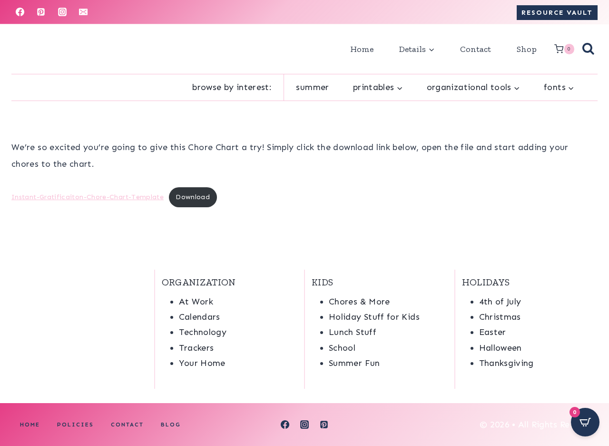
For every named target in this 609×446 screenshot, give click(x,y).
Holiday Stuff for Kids (374, 317)
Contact (475, 49)
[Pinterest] (40, 11)
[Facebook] (20, 11)
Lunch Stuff (352, 332)
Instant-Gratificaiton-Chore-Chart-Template (87, 197)
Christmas (500, 317)
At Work (196, 301)
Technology (203, 332)
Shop (527, 49)
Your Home (202, 363)
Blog (171, 424)
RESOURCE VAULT (557, 12)
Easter (492, 332)
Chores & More (359, 301)
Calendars (199, 317)
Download (193, 197)
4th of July (500, 301)
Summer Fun (354, 363)
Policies (75, 424)
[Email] (83, 11)
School (342, 348)
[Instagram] (62, 11)
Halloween (500, 348)
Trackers (196, 348)
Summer (312, 87)
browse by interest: (232, 87)
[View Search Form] (588, 49)
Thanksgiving (506, 363)
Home (361, 49)
